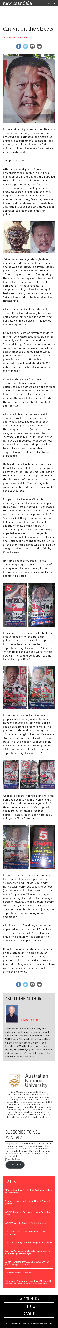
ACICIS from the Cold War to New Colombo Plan (27, 1213)
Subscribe (15, 1164)
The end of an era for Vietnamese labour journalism (26, 1233)
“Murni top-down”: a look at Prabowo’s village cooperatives (28, 1191)
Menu (50, 3)
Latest (11, 1182)
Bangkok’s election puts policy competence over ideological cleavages (27, 1252)
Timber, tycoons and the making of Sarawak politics (27, 1202)
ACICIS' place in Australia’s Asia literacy (25, 1223)
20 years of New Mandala (18, 1273)
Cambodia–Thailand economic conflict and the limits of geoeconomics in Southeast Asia (29, 1282)
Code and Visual (46, 1323)
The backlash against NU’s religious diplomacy (28, 1243)
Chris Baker (9, 38)
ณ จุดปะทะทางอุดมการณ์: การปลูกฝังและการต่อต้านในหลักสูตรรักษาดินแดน (27, 1263)
